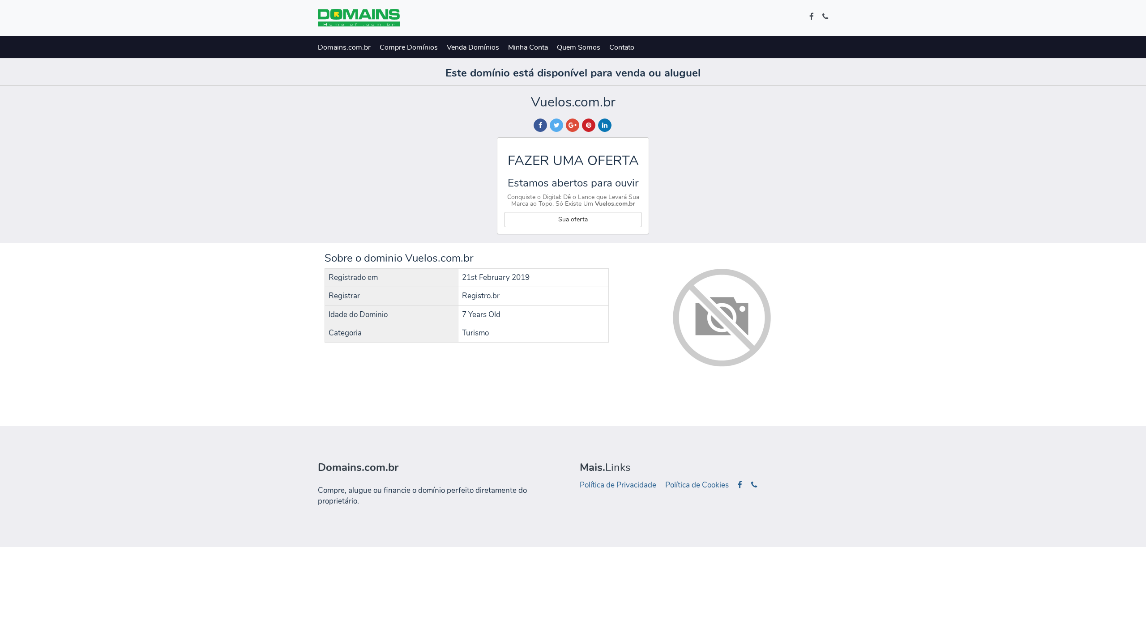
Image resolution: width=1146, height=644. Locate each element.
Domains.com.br (344, 47)
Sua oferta (573, 219)
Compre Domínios (409, 47)
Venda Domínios (473, 47)
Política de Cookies (697, 485)
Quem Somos (578, 47)
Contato (621, 47)
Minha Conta (528, 47)
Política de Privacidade (618, 485)
